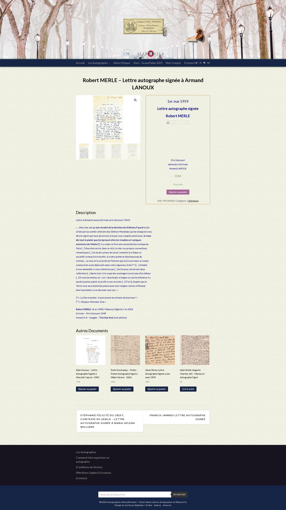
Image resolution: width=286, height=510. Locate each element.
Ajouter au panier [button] (87, 389)
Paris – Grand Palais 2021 (147, 62)
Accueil (80, 62)
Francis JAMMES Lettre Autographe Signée (178, 417)
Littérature (193, 200)
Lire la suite (188, 389)
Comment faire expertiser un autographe (92, 459)
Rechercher (179, 494)
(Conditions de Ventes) (89, 467)
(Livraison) (105, 472)
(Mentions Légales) (87, 472)
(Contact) (189, 62)
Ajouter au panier (178, 192)
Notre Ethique (121, 62)
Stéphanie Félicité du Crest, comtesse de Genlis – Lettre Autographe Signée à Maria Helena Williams (107, 421)
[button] (135, 100)
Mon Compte (173, 62)
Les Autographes (98, 62)
